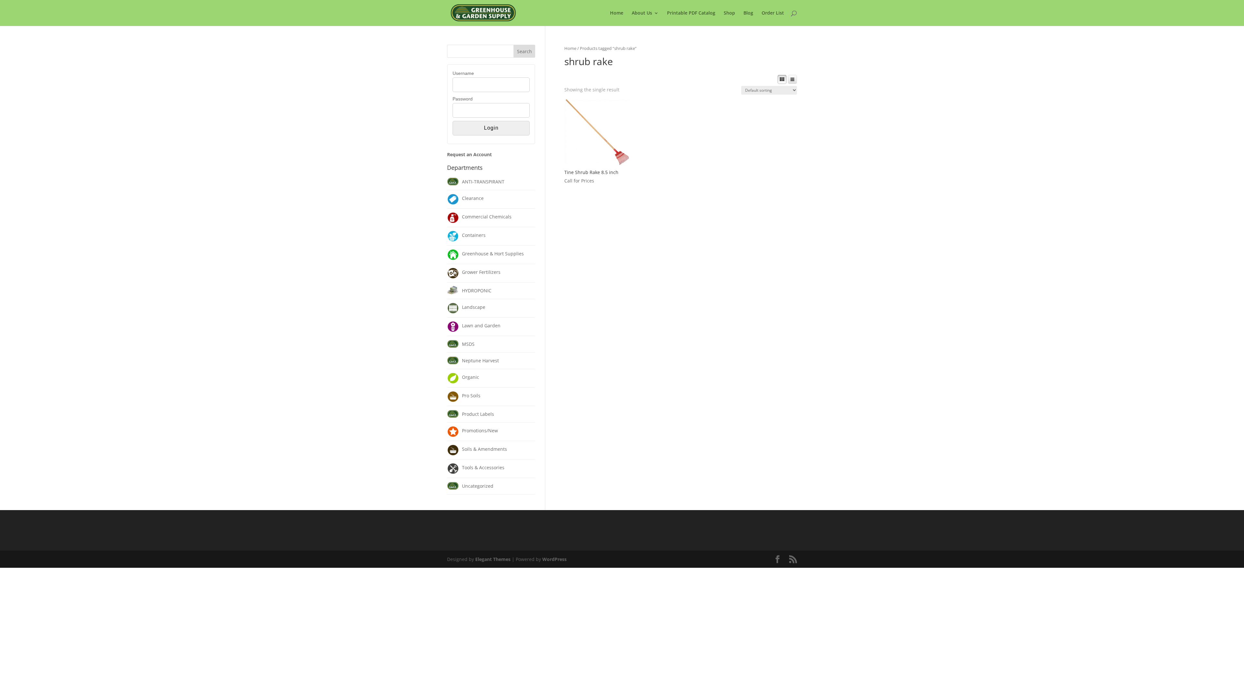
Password (463, 98)
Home (616, 13)
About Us (642, 13)
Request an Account (469, 154)
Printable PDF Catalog (691, 13)
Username (463, 73)
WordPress (554, 559)
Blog (748, 13)
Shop (729, 13)
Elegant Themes (493, 559)
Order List (773, 13)
